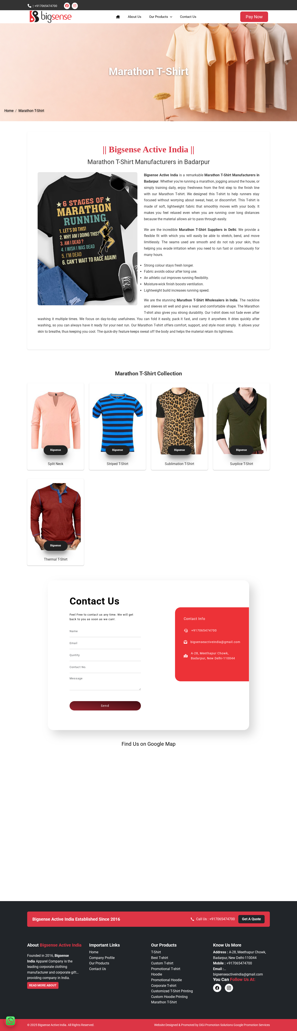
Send (105, 705)
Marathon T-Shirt (31, 111)
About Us (134, 17)
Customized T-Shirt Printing (172, 991)
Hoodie (156, 974)
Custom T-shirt (162, 963)
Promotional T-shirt (165, 969)
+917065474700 (46, 6)
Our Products (158, 17)
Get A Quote (251, 919)
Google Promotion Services (252, 1025)
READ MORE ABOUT (43, 985)
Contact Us (188, 17)
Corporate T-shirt (163, 986)
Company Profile (102, 958)
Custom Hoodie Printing (169, 997)
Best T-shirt (159, 958)
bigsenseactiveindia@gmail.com (238, 974)
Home (8, 111)
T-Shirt (156, 952)
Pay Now (254, 16)
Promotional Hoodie (166, 980)
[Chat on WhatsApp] (10, 1021)
